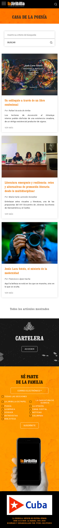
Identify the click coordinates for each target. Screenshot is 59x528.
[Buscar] (55, 4)
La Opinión (38, 406)
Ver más (9, 128)
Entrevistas (11, 416)
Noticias (37, 412)
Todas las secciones (15, 396)
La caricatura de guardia (45, 401)
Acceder (29, 349)
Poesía (7, 406)
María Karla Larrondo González (23, 197)
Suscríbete (29, 425)
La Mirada (9, 409)
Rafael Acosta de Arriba (20, 110)
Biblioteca (10, 419)
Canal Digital (39, 409)
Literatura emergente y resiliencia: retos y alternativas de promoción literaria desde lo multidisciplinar (29, 187)
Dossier (8, 412)
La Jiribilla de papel (15, 401)
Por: (7, 110)
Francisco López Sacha (19, 279)
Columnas (37, 416)
